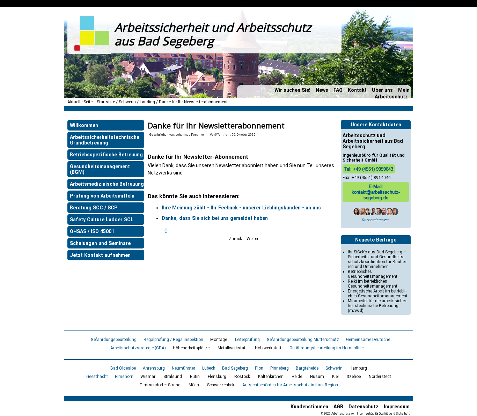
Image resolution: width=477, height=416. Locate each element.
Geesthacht (97, 376)
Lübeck (208, 368)
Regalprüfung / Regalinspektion (173, 339)
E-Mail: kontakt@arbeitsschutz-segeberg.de (376, 192)
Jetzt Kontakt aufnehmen (100, 255)
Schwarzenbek (220, 384)
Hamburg (358, 368)
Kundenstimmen (309, 406)
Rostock (242, 376)
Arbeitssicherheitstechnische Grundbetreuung (104, 140)
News (322, 90)
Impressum (397, 406)
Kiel (335, 376)
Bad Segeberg (235, 368)
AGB (338, 406)
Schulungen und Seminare (100, 243)
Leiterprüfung (247, 339)
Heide (297, 376)
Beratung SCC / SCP (94, 207)
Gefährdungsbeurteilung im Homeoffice (326, 348)
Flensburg (217, 376)
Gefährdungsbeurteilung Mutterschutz (303, 339)
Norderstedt (380, 376)
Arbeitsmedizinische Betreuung (107, 184)
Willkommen (84, 125)
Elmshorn (124, 376)
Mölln (194, 384)
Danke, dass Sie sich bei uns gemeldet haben (215, 218)
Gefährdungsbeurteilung (114, 339)
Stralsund (172, 376)
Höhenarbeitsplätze (191, 348)
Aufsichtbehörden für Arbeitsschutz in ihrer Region (290, 384)
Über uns (382, 90)
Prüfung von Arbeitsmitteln (102, 196)
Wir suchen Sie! (292, 90)
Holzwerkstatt (268, 348)
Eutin (195, 376)
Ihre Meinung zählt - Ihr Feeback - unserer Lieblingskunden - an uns (241, 207)
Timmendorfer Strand (160, 384)
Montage (218, 339)
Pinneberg (279, 368)
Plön (259, 368)
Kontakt (357, 90)
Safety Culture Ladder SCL (101, 219)
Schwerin (334, 368)
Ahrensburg (154, 368)
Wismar (147, 376)
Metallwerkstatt (232, 348)
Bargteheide (307, 368)
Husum (317, 376)
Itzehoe (354, 376)
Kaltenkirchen (271, 376)
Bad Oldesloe (123, 368)
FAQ (338, 90)
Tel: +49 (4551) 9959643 (368, 169)
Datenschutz (363, 406)
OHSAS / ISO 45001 (92, 231)
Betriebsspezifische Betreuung (106, 154)
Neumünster (183, 368)
